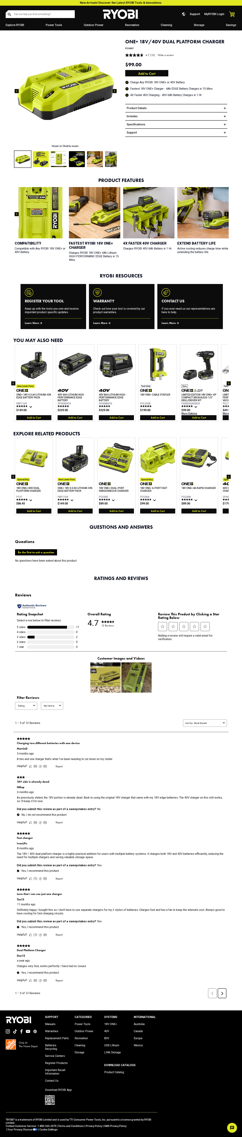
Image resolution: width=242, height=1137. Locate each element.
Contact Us (51, 1080)
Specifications (136, 124)
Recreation (132, 25)
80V (106, 1038)
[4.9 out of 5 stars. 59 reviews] (22, 499)
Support (195, 14)
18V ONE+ (110, 1024)
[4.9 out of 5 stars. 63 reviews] (187, 406)
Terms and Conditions (71, 1126)
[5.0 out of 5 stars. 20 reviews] (64, 406)
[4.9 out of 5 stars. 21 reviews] (105, 406)
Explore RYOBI (15, 25)
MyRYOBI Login (214, 14)
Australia (139, 1024)
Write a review (166, 55)
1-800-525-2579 (46, 1126)
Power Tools (54, 25)
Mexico (138, 1045)
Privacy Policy (94, 1126)
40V (106, 1031)
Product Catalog (114, 1072)
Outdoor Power (93, 25)
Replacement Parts (57, 1038)
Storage (199, 25)
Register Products (56, 1063)
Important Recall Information (55, 1071)
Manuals (50, 1024)
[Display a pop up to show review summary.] (31, 408)
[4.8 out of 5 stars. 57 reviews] (187, 499)
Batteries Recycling (51, 1047)
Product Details (137, 108)
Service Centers (55, 1056)
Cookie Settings (48, 1129)
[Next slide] (114, 91)
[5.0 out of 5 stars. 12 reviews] (146, 406)
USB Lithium (111, 1045)
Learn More (32, 323)
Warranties (51, 1031)
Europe (138, 1038)
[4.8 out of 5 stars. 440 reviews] (146, 499)
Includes (132, 116)
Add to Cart (146, 73)
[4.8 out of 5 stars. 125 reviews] (105, 499)
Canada (138, 1031)
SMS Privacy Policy (115, 1126)
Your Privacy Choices (20, 1129)
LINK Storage (112, 1052)
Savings (231, 25)
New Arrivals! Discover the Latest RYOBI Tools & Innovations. (121, 2)
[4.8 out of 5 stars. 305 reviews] (22, 406)
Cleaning (166, 25)
